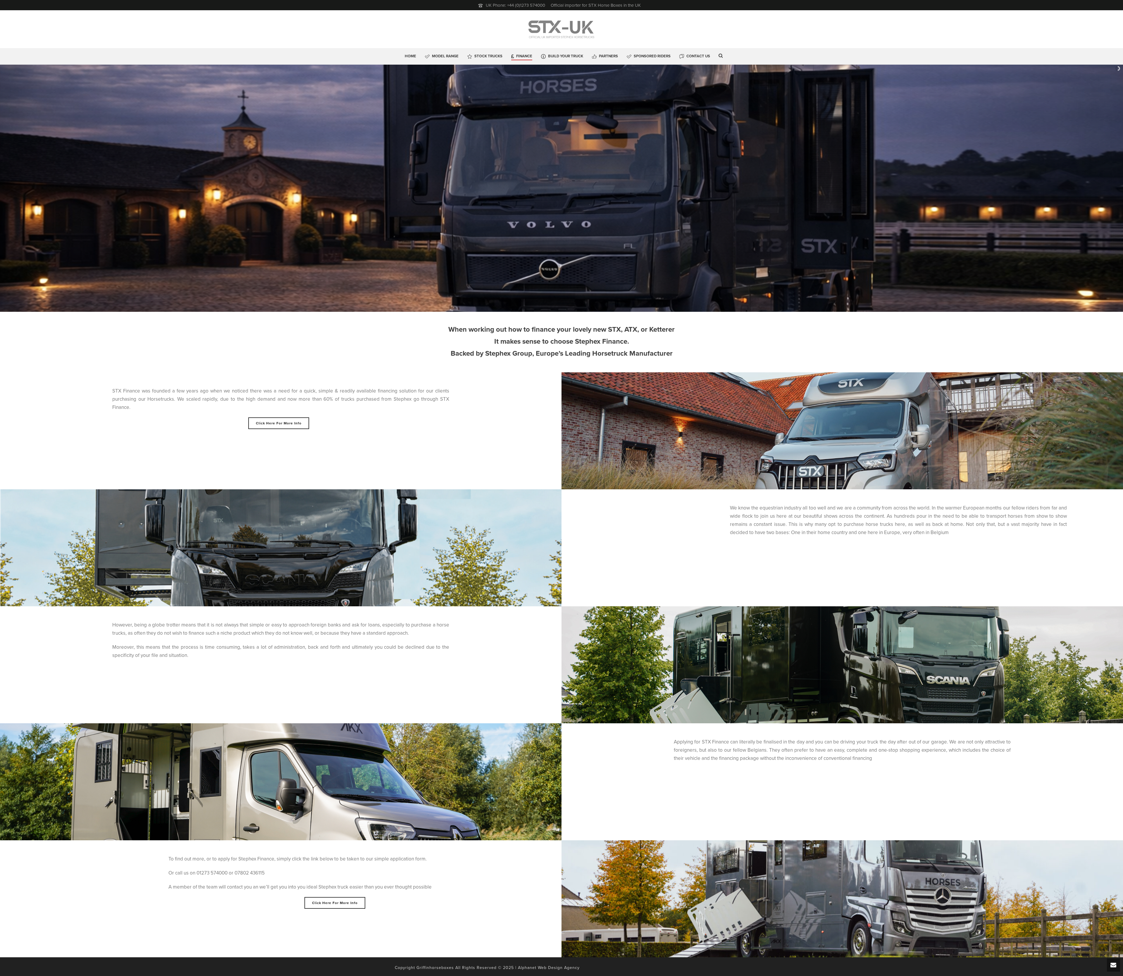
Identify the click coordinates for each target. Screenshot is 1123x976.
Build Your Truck (565, 56)
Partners (608, 56)
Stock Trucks (488, 56)
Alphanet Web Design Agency (549, 967)
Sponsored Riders (652, 56)
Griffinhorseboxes (435, 967)
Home (410, 56)
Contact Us (698, 56)
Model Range (445, 56)
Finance (524, 56)
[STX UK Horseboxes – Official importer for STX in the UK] (561, 29)
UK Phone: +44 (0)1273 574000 (515, 5)
